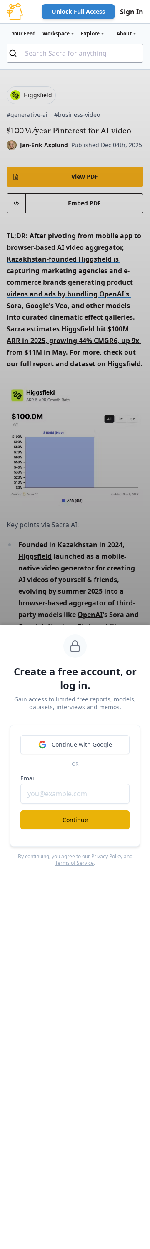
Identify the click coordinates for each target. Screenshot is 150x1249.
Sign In (131, 11)
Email (28, 778)
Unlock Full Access (78, 11)
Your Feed (24, 33)
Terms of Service (74, 862)
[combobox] (75, 53)
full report (37, 363)
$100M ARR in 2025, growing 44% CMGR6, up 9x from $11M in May (74, 340)
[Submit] (16, 53)
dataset (82, 363)
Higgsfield (78, 328)
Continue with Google (82, 744)
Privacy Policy (106, 856)
